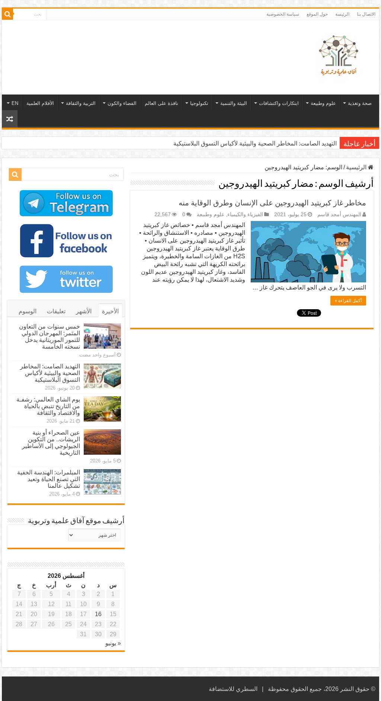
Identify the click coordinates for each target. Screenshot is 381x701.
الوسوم (27, 311)
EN (15, 103)
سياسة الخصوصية (282, 14)
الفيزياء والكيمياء (245, 214)
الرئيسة (342, 14)
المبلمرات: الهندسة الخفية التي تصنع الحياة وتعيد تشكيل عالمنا (48, 479)
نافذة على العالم (161, 103)
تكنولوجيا (199, 103)
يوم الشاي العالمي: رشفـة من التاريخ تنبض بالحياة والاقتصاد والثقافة (48, 406)
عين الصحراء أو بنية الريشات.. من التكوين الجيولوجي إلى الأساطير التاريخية (51, 442)
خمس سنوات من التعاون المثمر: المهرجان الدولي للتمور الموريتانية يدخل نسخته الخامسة (49, 336)
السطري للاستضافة (233, 689)
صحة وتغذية (360, 103)
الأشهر (84, 311)
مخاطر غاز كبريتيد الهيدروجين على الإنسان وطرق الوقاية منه (272, 203)
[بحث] (7, 14)
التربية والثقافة (81, 103)
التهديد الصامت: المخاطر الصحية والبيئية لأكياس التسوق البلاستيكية (255, 143)
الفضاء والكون (122, 103)
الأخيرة (110, 311)
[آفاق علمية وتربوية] (340, 56)
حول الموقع (317, 14)
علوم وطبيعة (323, 103)
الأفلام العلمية (40, 103)
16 (98, 614)
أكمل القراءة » (348, 300)
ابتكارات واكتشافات (279, 103)
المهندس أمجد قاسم (339, 214)
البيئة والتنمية (233, 103)
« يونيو (113, 643)
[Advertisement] (142, 44)
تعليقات (56, 311)
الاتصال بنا (366, 14)
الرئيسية (357, 167)
